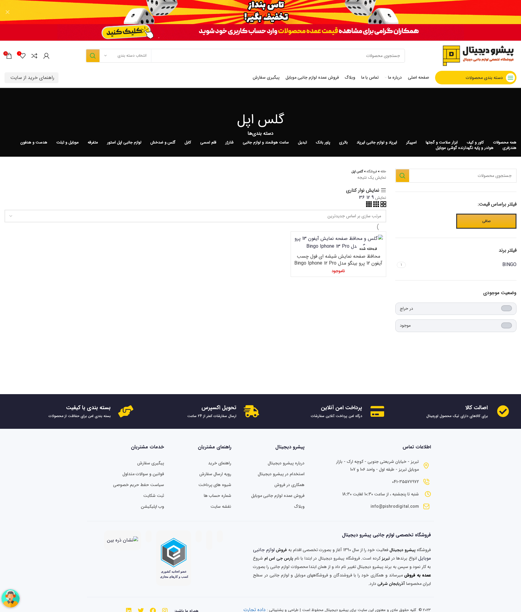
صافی (486, 221)
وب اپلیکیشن (152, 506)
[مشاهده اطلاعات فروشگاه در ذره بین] (122, 540)
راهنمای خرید (219, 463)
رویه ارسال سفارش (215, 474)
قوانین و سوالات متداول (143, 474)
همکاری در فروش (289, 485)
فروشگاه (372, 171)
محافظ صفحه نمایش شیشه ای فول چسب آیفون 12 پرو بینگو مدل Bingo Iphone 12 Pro (338, 260)
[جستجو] (92, 56)
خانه (383, 171)
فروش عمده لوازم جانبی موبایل (277, 495)
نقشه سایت (220, 506)
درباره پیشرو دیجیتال (286, 463)
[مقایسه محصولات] (34, 56)
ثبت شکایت (153, 495)
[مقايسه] (298, 244)
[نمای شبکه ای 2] (382, 205)
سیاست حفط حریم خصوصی (138, 485)
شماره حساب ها (217, 495)
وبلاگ (299, 506)
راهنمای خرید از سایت (32, 77)
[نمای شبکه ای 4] (369, 205)
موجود (405, 325)
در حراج (406, 308)
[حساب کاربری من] (46, 56)
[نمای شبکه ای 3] (375, 205)
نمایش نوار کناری (362, 190)
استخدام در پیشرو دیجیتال (281, 474)
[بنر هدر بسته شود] (7, 12)
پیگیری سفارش (150, 463)
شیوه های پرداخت (214, 485)
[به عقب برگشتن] (260, 101)
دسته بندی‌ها (260, 133)
